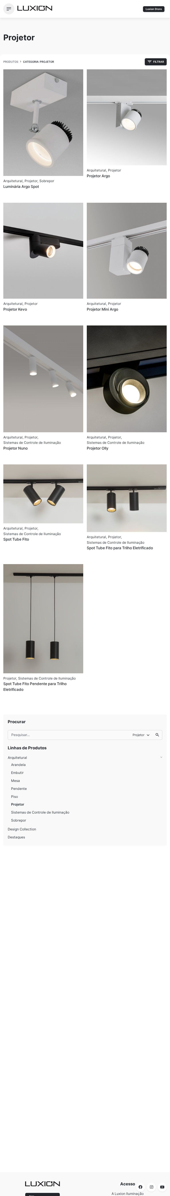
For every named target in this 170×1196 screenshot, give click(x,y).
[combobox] (141, 734)
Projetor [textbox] (138, 735)
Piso (14, 797)
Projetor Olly (97, 448)
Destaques (16, 837)
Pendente (19, 789)
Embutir (17, 773)
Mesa (15, 781)
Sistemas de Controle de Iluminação (40, 812)
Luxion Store (154, 9)
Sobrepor (18, 820)
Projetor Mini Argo (102, 309)
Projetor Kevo (15, 309)
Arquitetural (17, 758)
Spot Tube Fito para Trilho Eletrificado (120, 548)
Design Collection (22, 829)
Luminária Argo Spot (21, 186)
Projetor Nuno (15, 448)
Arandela (18, 765)
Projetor (17, 804)
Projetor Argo (98, 176)
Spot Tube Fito (16, 539)
